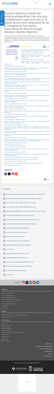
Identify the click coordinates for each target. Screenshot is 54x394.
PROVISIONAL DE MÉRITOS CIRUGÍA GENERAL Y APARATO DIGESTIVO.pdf (22, 219)
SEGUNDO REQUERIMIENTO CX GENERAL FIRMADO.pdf (18, 245)
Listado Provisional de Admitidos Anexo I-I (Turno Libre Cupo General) (20, 157)
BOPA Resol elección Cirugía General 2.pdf (15, 236)
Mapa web (48, 343)
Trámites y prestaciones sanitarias (8, 303)
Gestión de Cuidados (6, 340)
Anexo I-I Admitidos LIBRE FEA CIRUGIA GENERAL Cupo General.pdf (21, 202)
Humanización (4, 308)
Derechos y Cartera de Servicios (8, 293)
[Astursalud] (10, 4)
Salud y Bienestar (5, 306)
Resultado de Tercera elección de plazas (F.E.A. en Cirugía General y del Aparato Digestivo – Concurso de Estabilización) (35, 56)
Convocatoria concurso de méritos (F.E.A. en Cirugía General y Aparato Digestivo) (23, 163)
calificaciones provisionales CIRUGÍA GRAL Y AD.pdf (17, 253)
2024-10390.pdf (9, 249)
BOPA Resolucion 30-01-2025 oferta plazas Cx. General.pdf (18, 266)
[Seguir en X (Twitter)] (26, 282)
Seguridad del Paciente (6, 328)
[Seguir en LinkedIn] (37, 282)
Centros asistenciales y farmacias (8, 295)
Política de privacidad (45, 348)
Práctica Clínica (5, 323)
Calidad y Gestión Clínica (6, 326)
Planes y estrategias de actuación (8, 301)
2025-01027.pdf (9, 274)
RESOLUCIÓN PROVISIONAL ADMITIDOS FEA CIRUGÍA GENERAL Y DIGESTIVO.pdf (24, 198)
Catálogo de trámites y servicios (8, 317)
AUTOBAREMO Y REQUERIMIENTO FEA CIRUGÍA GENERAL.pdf (20, 215)
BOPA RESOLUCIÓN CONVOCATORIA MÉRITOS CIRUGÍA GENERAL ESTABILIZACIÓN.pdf (25, 194)
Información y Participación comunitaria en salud (11, 299)
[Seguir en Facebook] (30, 282)
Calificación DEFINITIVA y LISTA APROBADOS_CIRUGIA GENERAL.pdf (21, 223)
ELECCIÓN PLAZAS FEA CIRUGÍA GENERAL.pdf (16, 232)
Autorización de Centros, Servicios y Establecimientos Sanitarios (14, 314)
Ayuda (49, 353)
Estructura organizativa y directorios (9, 297)
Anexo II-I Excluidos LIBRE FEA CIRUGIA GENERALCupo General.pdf (21, 207)
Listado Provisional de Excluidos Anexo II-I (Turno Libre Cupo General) (20, 159)
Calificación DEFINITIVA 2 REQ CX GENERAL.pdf (16, 257)
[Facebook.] (5, 173)
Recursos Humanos (6, 336)
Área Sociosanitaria (5, 334)
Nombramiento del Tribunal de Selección (13, 145)
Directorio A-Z (47, 356)
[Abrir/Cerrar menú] (50, 4)
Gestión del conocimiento (7, 330)
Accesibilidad (47, 351)
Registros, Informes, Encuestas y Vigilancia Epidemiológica (13, 332)
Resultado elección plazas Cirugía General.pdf (16, 270)
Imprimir (47, 46)
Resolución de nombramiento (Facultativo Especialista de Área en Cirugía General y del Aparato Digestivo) (35, 50)
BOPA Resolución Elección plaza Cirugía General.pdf (17, 228)
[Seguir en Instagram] (12, 173)
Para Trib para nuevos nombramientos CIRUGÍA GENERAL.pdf (19, 262)
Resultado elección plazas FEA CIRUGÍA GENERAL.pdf (18, 240)
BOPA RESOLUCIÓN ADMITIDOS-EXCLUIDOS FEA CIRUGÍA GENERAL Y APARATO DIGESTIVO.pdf (26, 211)
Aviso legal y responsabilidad (43, 346)
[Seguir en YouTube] (16, 173)
